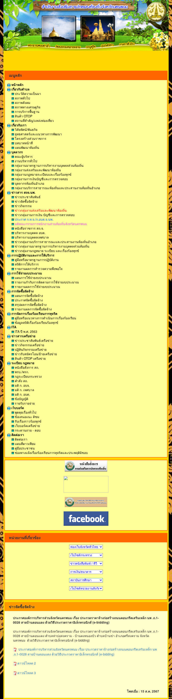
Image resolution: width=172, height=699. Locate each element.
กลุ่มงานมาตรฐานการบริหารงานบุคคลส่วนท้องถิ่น (49, 165)
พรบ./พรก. (21, 372)
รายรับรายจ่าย (24, 403)
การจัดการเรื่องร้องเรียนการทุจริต (34, 313)
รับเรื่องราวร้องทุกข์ (27, 421)
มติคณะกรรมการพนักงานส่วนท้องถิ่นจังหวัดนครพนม (50, 223)
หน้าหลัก (17, 84)
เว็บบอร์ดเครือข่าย (27, 425)
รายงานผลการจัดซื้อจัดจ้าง (33, 309)
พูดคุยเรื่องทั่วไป (25, 412)
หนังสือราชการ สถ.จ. (29, 228)
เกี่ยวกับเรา (18, 125)
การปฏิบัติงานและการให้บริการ (32, 255)
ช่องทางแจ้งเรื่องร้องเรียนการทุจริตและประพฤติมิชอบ (51, 452)
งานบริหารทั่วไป (25, 161)
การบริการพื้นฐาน (26, 111)
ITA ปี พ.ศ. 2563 (25, 331)
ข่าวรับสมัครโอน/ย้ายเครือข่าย (35, 354)
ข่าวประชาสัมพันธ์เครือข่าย (33, 340)
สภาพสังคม (22, 102)
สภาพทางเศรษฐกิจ (27, 107)
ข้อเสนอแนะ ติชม (26, 416)
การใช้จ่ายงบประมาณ (26, 273)
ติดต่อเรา (17, 434)
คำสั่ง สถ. (21, 381)
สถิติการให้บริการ (26, 264)
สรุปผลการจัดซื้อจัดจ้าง (30, 304)
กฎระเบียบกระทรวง (28, 376)
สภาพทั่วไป (22, 98)
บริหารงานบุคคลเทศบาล (31, 237)
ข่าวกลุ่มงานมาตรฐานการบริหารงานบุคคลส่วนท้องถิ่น (51, 246)
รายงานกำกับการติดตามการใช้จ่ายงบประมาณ (46, 282)
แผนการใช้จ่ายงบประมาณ (32, 277)
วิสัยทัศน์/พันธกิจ (25, 129)
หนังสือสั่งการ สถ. (26, 367)
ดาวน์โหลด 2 (26, 663)
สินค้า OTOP (23, 116)
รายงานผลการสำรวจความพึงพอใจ (38, 268)
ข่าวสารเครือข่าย (23, 336)
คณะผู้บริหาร (23, 156)
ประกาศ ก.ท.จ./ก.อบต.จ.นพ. (33, 219)
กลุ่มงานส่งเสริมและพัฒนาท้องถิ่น (37, 170)
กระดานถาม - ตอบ (27, 430)
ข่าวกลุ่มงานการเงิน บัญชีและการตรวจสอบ (44, 215)
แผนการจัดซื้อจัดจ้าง (28, 295)
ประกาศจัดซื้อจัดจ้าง (28, 300)
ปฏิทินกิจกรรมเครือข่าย (30, 349)
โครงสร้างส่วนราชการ (30, 138)
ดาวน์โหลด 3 (26, 673)
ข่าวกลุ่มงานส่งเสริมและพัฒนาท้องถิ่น (40, 210)
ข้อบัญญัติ (21, 399)
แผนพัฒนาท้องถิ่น (26, 147)
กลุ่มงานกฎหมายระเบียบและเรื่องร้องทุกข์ (42, 174)
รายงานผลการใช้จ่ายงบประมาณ (37, 286)
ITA (13, 327)
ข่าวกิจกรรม (23, 206)
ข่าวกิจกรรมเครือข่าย (29, 345)
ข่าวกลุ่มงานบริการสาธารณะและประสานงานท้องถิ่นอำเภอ (55, 241)
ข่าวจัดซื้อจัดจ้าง (25, 201)
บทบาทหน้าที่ (23, 143)
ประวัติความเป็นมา (27, 93)
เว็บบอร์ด (17, 407)
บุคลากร (17, 152)
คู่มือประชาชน (24, 448)
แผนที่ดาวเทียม (24, 443)
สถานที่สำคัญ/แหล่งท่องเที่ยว (34, 120)
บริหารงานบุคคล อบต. (29, 232)
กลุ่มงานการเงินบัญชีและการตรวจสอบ (41, 179)
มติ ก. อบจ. (22, 385)
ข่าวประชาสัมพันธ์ (27, 197)
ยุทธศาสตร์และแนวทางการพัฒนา (38, 134)
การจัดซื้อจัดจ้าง (22, 291)
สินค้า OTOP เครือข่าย (30, 358)
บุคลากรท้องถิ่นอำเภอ (29, 183)
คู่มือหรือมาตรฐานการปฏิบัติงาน (36, 259)
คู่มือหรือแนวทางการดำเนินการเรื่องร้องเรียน (45, 318)
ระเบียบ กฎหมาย (22, 363)
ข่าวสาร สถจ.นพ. (23, 192)
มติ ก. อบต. (22, 394)
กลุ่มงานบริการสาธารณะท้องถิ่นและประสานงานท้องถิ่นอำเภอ (57, 188)
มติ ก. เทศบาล (24, 390)
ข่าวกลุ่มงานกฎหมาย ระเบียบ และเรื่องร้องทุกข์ (46, 250)
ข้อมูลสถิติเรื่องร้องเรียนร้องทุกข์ (36, 322)
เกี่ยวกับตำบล (20, 89)
